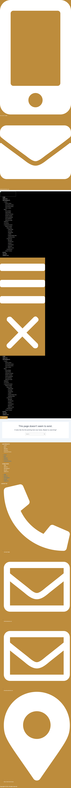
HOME (4, 197)
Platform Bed (10, 229)
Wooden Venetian (8, 215)
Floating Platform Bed (12, 235)
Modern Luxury (11, 247)
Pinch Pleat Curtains (9, 206)
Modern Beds (9, 227)
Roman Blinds (8, 211)
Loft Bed (9, 393)
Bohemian (10, 246)
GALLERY (5, 413)
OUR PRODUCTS (6, 200)
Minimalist (10, 240)
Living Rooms (9, 238)
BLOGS (4, 252)
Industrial (10, 243)
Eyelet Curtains (8, 203)
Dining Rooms (9, 249)
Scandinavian (10, 241)
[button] (22, 307)
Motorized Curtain (8, 220)
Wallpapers (6, 221)
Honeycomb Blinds (9, 217)
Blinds (5, 209)
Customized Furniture (8, 224)
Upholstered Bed (11, 237)
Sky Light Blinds (8, 218)
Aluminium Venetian (9, 214)
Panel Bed (10, 390)
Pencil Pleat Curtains (9, 204)
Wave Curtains (8, 367)
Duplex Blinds (8, 212)
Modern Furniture (8, 226)
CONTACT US (6, 255)
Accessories (6, 223)
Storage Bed (10, 232)
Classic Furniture (8, 250)
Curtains (5, 201)
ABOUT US (5, 198)
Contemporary (11, 244)
